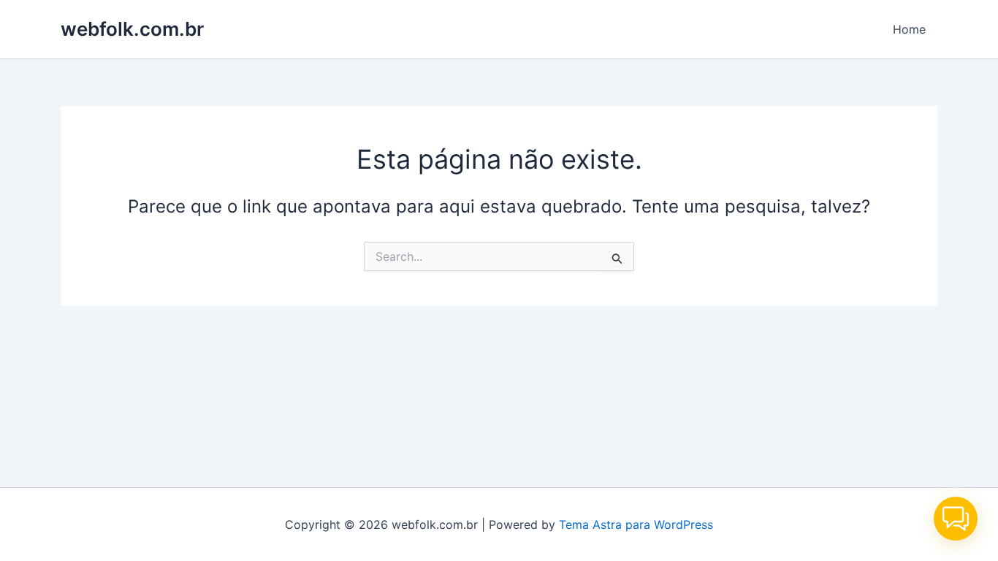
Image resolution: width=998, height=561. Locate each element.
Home (909, 29)
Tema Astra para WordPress (636, 524)
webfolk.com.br (132, 29)
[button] (956, 519)
